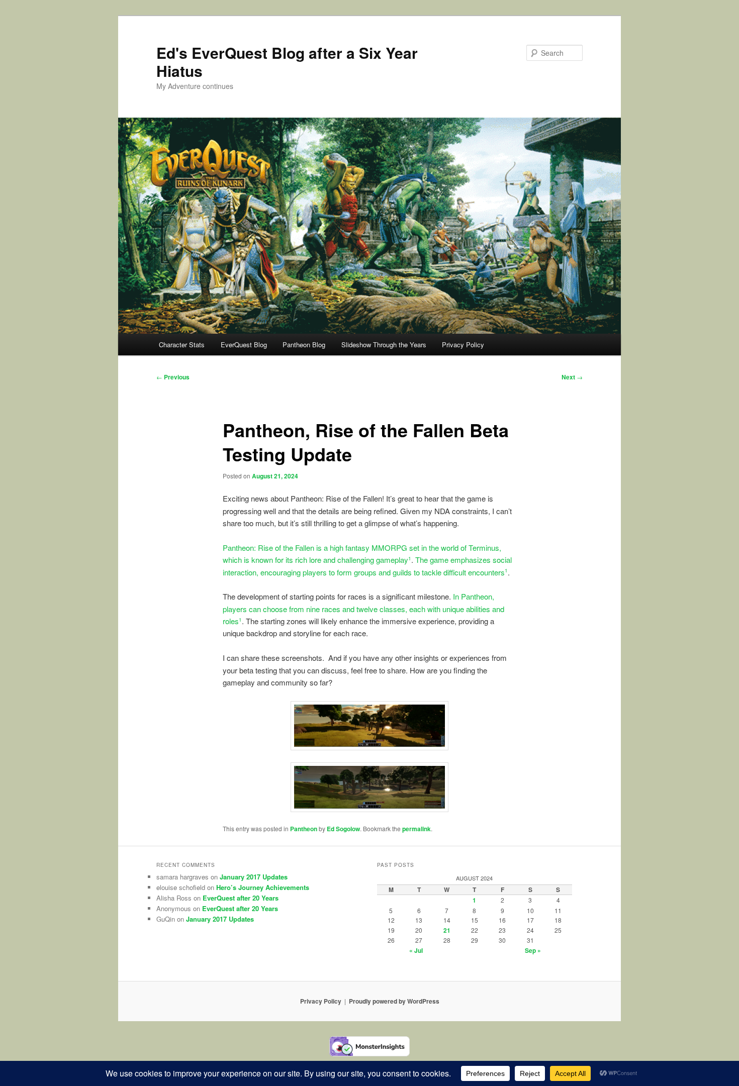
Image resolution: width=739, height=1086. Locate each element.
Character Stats (182, 344)
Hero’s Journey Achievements (262, 887)
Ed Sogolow (343, 828)
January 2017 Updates (254, 876)
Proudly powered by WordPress (394, 1001)
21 (446, 930)
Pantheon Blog (304, 344)
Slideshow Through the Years (383, 344)
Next (572, 376)
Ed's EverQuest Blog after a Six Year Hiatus (287, 61)
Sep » (533, 950)
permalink (416, 828)
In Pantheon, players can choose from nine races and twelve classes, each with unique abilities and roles (363, 608)
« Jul (416, 950)
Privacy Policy (463, 344)
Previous (173, 376)
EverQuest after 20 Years (241, 898)
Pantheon (303, 828)
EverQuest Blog (244, 344)
